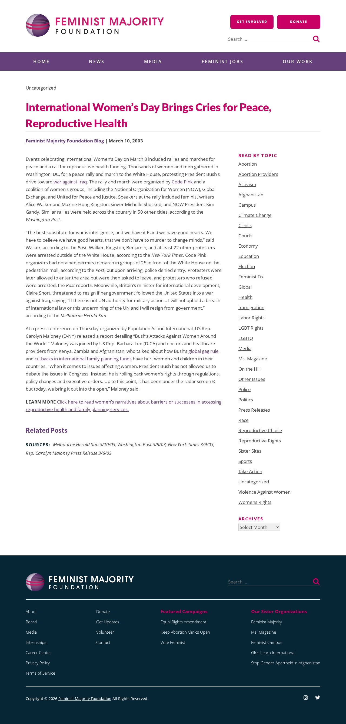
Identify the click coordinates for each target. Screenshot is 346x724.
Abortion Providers (258, 174)
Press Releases (254, 410)
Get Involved (252, 21)
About (31, 611)
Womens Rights (254, 502)
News (97, 61)
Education (248, 256)
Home (41, 61)
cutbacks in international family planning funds (83, 359)
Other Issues (251, 379)
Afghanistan (250, 195)
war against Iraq (70, 182)
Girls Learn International (273, 652)
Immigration (251, 307)
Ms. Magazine (252, 359)
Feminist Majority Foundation (84, 698)
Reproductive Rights (259, 441)
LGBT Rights (251, 328)
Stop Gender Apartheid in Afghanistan (285, 662)
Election (246, 266)
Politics (245, 400)
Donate (298, 21)
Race (243, 420)
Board (31, 621)
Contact (103, 642)
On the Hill (249, 369)
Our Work (298, 61)
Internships (36, 642)
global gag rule (203, 351)
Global (245, 287)
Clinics (245, 225)
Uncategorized (253, 482)
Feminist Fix (251, 277)
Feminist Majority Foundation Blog (65, 141)
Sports (245, 461)
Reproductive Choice (260, 430)
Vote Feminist (173, 642)
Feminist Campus (266, 642)
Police (244, 389)
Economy (248, 246)
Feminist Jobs (223, 61)
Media (153, 61)
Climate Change (255, 215)
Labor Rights (251, 318)
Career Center (38, 652)
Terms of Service (40, 673)
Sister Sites (249, 451)
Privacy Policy (38, 662)
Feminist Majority (266, 621)
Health (245, 297)
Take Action (250, 471)
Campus (247, 205)
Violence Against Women (264, 492)
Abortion (247, 164)
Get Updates (107, 621)
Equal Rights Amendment (183, 621)
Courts (245, 236)
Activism (247, 184)
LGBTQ (245, 338)
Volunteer (105, 632)
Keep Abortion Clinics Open (185, 632)
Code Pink (182, 182)
